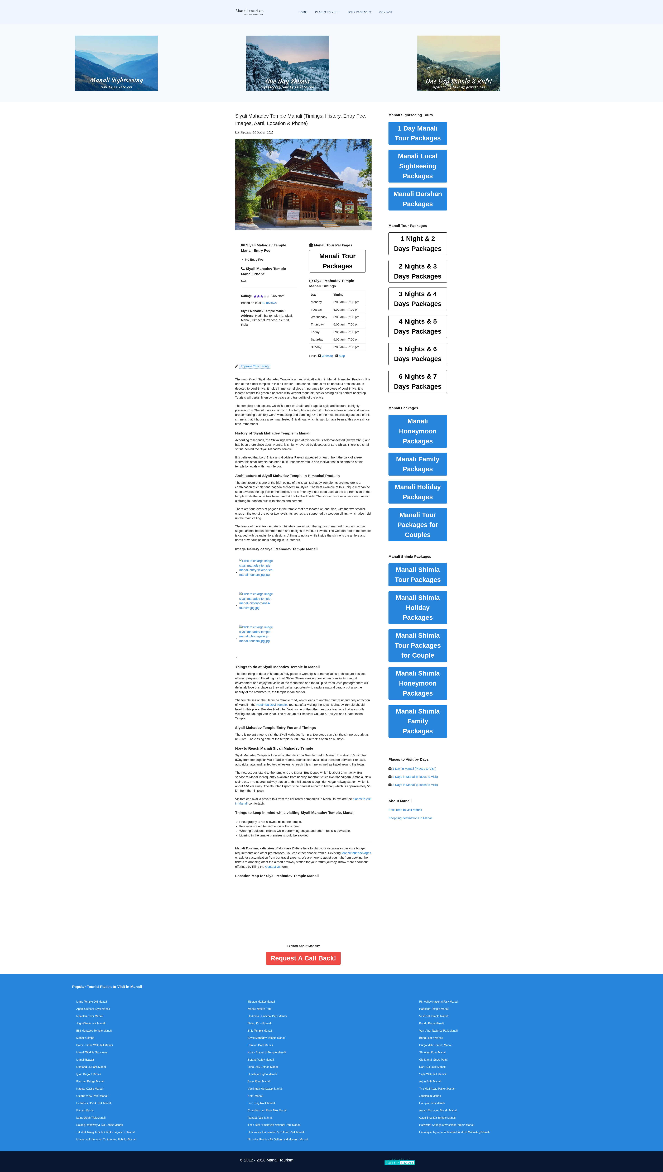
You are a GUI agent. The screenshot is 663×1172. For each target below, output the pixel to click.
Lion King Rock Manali (262, 1103)
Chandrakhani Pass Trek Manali (267, 1110)
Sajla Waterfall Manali (432, 1074)
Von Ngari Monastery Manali (265, 1088)
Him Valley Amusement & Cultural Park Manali (276, 1132)
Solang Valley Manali (261, 1059)
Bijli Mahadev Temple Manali (94, 1030)
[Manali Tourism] (249, 12)
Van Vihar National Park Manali (438, 1030)
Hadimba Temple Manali (434, 1008)
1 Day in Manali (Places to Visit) (414, 768)
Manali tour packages (356, 853)
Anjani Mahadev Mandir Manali (438, 1110)
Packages (417, 243)
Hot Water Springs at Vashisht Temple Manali (446, 1124)
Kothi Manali (255, 1095)
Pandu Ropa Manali (431, 1023)
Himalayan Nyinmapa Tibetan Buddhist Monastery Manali (454, 1132)
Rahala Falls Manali (260, 1117)
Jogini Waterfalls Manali (90, 1023)
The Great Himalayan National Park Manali (274, 1124)
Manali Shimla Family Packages (418, 721)
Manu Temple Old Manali (91, 1001)
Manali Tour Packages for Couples (417, 524)
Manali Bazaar (85, 1059)
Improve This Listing (255, 366)
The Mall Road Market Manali (437, 1088)
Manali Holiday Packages (418, 492)
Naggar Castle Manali (89, 1088)
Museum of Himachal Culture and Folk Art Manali (106, 1139)
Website (327, 356)
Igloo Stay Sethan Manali (263, 1066)
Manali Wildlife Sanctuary (92, 1052)
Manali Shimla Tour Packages (418, 574)
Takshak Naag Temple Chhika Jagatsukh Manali (105, 1132)
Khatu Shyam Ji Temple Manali (267, 1052)
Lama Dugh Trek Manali (91, 1117)
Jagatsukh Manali (430, 1095)
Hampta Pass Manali (432, 1103)
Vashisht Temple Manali (433, 1016)
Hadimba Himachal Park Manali (267, 1016)
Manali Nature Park (259, 1008)
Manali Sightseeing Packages (418, 166)
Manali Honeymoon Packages (418, 431)
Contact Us (273, 866)
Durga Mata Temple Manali (435, 1045)
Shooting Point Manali (432, 1052)
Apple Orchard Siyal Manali (93, 1008)
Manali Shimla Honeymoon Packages (418, 683)
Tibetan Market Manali (261, 1001)
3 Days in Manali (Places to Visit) (415, 785)
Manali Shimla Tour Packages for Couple (418, 645)
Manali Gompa (85, 1037)
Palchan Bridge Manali (90, 1081)
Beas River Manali (259, 1081)
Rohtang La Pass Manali (91, 1066)
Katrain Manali (85, 1110)
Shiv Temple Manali (260, 1030)
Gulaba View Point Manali (92, 1095)
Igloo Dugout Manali (88, 1074)
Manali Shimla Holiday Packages (418, 607)
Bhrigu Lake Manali (431, 1037)
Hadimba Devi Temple (271, 704)
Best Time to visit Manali (405, 810)
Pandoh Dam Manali (260, 1045)
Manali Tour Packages (337, 261)
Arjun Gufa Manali (430, 1081)
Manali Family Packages (417, 464)
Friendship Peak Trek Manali (94, 1103)
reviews (269, 303)
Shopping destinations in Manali (410, 818)
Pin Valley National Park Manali (438, 1001)
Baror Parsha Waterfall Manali (94, 1045)
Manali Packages (417, 199)
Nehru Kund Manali (260, 1023)
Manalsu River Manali (89, 1016)
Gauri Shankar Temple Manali (437, 1117)
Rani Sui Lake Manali (432, 1066)
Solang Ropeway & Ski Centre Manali (99, 1124)
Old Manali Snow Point (433, 1059)
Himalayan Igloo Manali (262, 1074)
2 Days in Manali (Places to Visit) (415, 776)
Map (342, 356)
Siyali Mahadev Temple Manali (266, 1037)
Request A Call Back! (303, 958)
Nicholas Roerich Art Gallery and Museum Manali (278, 1139)
